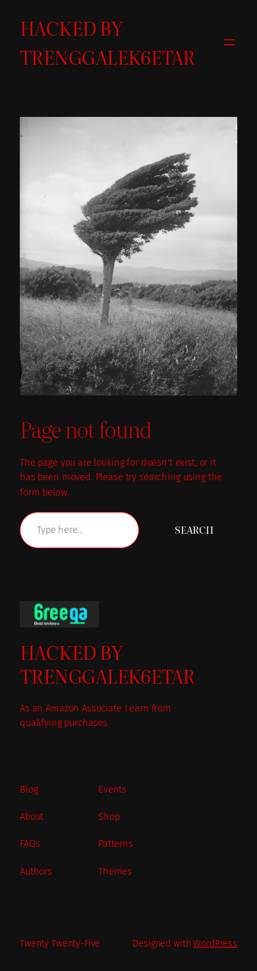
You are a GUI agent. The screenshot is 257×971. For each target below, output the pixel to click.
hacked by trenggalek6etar (107, 42)
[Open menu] (229, 42)
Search (194, 529)
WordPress (215, 943)
